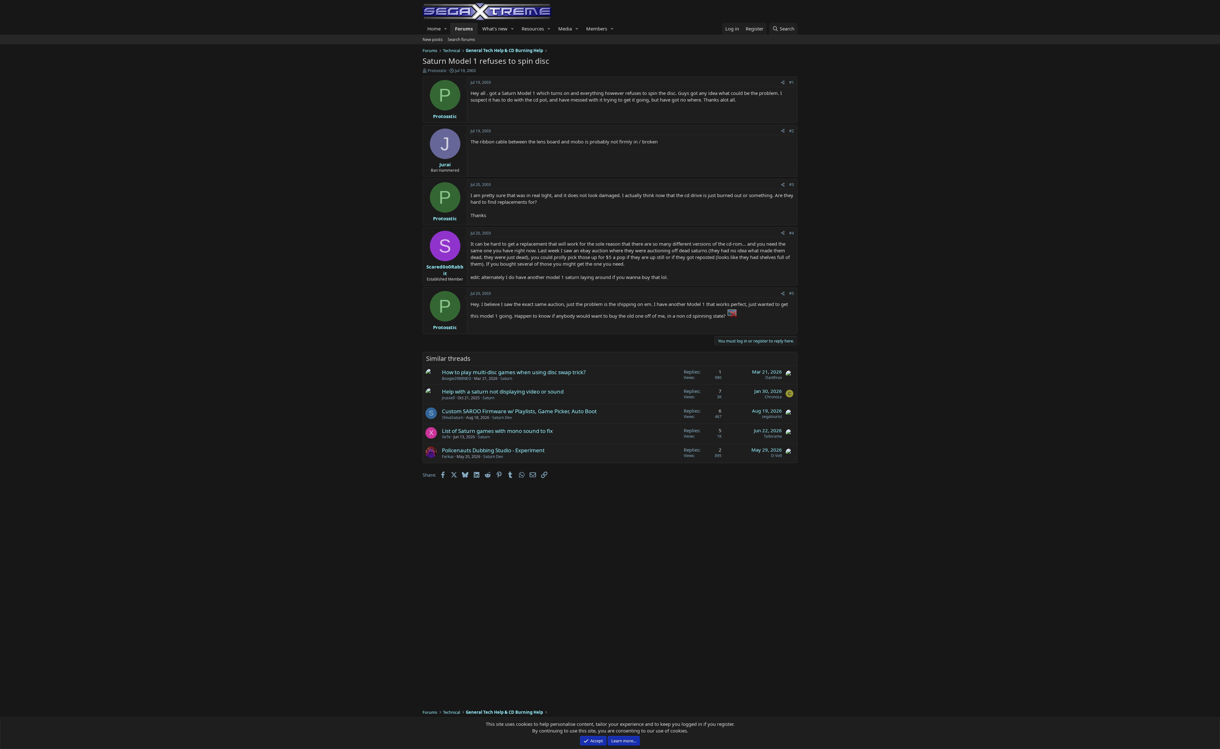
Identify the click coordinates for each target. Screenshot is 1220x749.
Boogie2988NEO (456, 378)
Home (434, 28)
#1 (791, 82)
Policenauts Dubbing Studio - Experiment (493, 450)
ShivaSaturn (452, 417)
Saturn (506, 378)
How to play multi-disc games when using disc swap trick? (514, 372)
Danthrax (773, 377)
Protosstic (437, 70)
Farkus (448, 456)
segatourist (772, 416)
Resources (533, 28)
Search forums (461, 39)
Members (596, 28)
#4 (791, 233)
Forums (464, 28)
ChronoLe (773, 397)
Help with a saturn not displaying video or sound (503, 391)
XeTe (446, 437)
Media (565, 28)
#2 (791, 131)
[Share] (783, 82)
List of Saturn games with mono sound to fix (497, 430)
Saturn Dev (502, 417)
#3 (791, 184)
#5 (791, 293)
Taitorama (773, 436)
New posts (433, 39)
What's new (494, 28)
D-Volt (776, 455)
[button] (445, 29)
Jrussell (448, 398)
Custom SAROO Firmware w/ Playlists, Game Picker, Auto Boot (519, 411)
